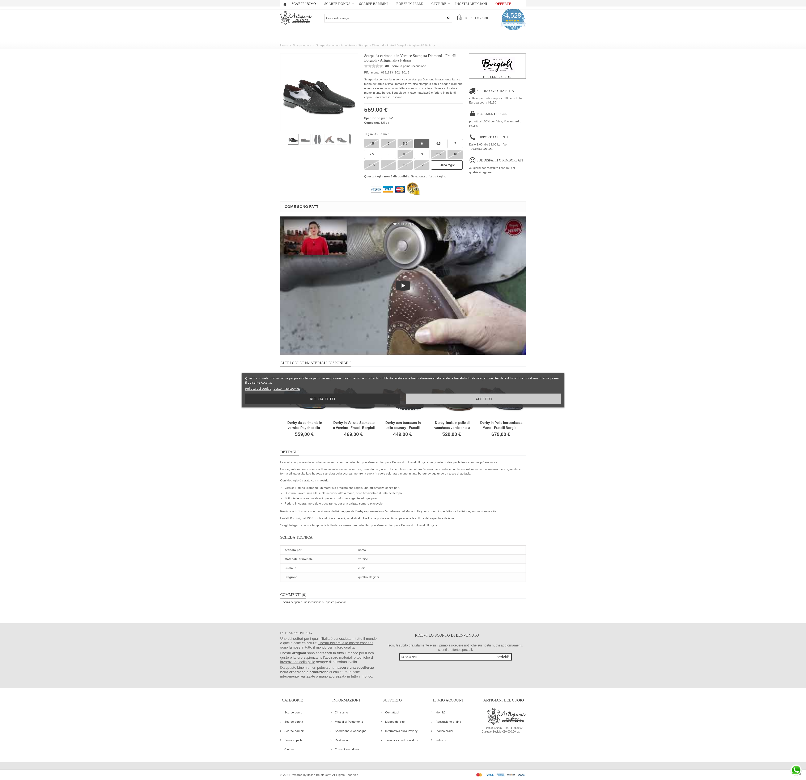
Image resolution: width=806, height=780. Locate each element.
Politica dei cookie (258, 388)
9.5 (438, 154)
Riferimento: (372, 72)
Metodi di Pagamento (349, 721)
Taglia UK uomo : (377, 134)
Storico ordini (444, 731)
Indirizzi (441, 740)
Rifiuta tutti (322, 398)
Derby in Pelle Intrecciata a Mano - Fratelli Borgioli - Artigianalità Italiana (501, 426)
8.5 (405, 154)
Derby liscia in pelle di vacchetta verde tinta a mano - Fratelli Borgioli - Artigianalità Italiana (452, 426)
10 (455, 154)
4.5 (372, 143)
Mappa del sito (395, 721)
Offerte (503, 4)
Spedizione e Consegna (350, 731)
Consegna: (372, 122)
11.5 (405, 165)
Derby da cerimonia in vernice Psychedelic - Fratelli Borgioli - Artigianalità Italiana (304, 426)
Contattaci (392, 712)
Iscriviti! (502, 657)
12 (422, 165)
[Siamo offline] (795, 769)
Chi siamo (341, 712)
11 (388, 165)
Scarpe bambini (373, 4)
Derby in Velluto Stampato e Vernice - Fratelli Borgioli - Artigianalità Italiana (354, 426)
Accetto (483, 398)
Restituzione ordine (448, 721)
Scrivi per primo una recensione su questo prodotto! (314, 602)
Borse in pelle (409, 4)
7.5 (372, 154)
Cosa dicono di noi (347, 749)
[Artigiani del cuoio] (296, 18)
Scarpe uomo (304, 4)
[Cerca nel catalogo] (448, 18)
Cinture (438, 4)
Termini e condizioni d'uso (402, 740)
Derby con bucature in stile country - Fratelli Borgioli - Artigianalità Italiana (403, 426)
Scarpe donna (337, 4)
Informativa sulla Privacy (401, 731)
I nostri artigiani (471, 4)
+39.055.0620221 (481, 149)
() (387, 66)
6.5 (438, 143)
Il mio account (448, 700)
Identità (440, 712)
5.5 (405, 143)
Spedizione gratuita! (378, 118)
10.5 (372, 165)
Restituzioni (342, 740)
